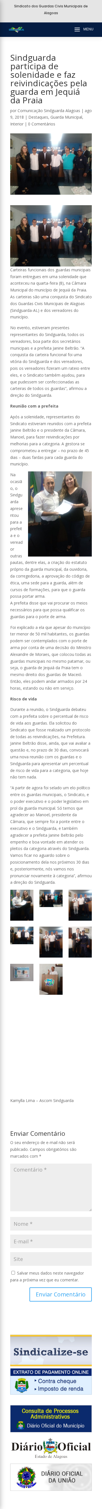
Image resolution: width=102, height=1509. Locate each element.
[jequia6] (80, 942)
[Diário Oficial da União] (51, 1489)
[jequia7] (21, 972)
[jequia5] (51, 942)
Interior (17, 124)
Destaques (38, 117)
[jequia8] (51, 979)
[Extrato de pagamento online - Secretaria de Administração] (51, 1393)
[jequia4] (21, 935)
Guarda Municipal (66, 117)
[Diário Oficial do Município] (51, 1431)
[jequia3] (80, 905)
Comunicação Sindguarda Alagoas (49, 110)
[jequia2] (51, 898)
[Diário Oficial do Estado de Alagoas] (51, 1460)
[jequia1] (21, 905)
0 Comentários (41, 124)
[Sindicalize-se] (51, 1364)
